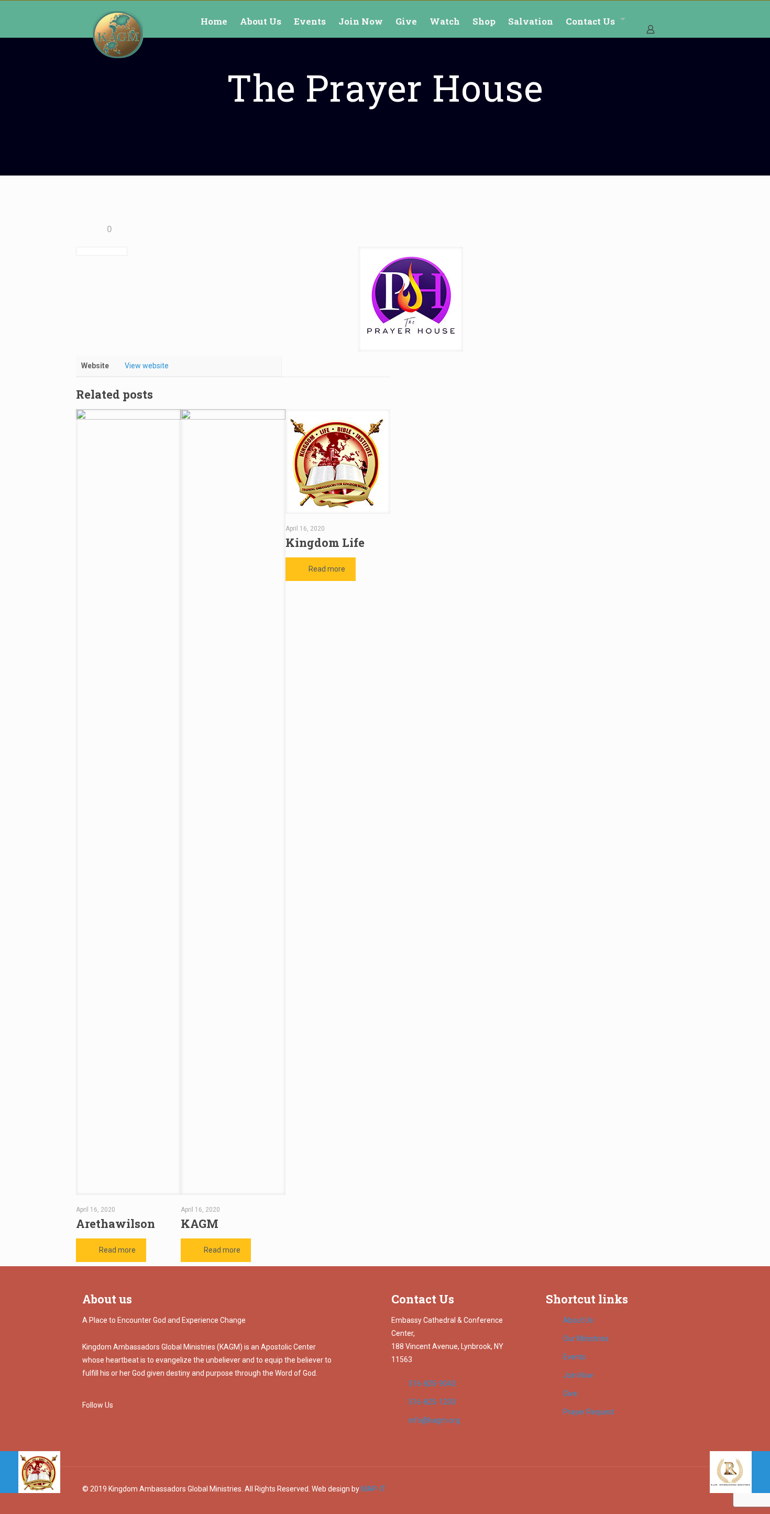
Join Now (578, 1375)
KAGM (199, 1223)
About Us (578, 1320)
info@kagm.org (434, 1420)
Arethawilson (115, 1223)
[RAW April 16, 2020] (740, 1472)
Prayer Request (588, 1412)
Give (570, 1393)
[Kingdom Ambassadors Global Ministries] (118, 34)
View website (147, 365)
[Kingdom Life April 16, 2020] (30, 1472)
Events (574, 1357)
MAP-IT (373, 1489)
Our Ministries (586, 1338)
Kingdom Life (325, 542)
